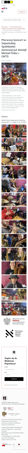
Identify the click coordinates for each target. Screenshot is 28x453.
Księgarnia (22, 11)
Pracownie (4, 27)
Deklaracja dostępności (8, 424)
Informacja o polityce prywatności (10, 423)
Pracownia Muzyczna (12, 20)
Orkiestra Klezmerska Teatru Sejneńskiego (13, 28)
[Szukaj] (14, 5)
